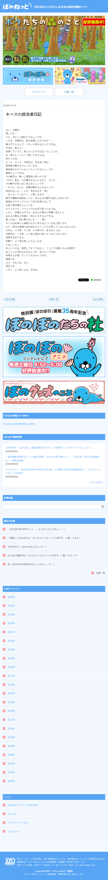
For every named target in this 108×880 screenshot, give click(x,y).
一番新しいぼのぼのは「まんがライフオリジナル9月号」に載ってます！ (44, 538)
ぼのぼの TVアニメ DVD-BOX (23, 805)
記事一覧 (69, 92)
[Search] (102, 506)
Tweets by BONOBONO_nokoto (19, 424)
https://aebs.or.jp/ (87, 865)
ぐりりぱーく (14, 831)
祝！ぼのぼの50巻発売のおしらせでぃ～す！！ (31, 564)
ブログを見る (96, 482)
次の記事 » (98, 299)
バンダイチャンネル (18, 822)
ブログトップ (39, 92)
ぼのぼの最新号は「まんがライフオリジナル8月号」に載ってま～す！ (43, 555)
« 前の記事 (9, 299)
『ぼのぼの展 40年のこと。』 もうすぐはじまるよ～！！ (36, 529)
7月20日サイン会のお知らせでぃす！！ (28, 547)
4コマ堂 (12, 814)
